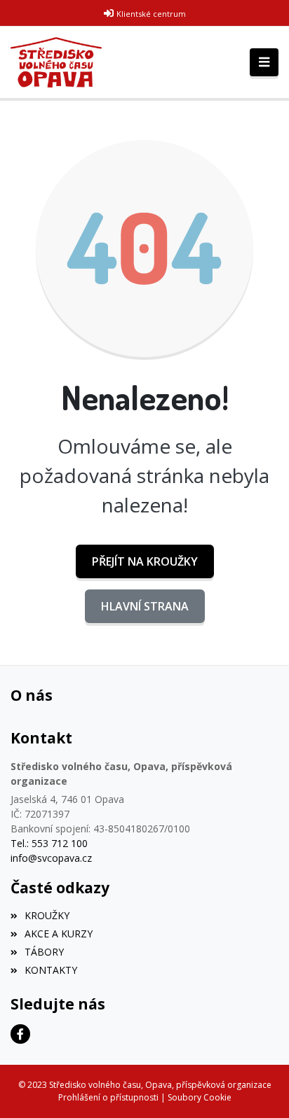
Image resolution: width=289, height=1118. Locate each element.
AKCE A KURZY (59, 933)
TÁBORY (44, 951)
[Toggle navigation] (264, 62)
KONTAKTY (51, 970)
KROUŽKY (47, 915)
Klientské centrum (151, 13)
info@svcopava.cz (51, 858)
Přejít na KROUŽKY (145, 561)
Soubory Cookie (199, 1097)
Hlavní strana (145, 606)
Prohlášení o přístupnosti (108, 1097)
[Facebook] (20, 1034)
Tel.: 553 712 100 (49, 843)
